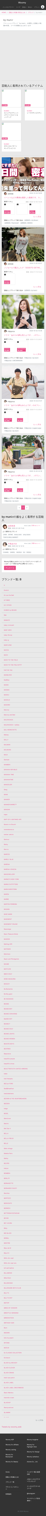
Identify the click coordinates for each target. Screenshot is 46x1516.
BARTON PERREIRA (10, 904)
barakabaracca (9, 829)
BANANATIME (8, 780)
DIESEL (29, 552)
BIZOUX (6, 1348)
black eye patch (9, 1378)
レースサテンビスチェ (34, 113)
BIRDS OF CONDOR (10, 1308)
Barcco (6, 849)
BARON (6, 894)
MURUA (19, 552)
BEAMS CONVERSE (10, 1014)
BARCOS (7, 854)
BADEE (6, 685)
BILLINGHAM (8, 1283)
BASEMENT (8, 919)
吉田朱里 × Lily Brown (31, 220)
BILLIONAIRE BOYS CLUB (12, 1288)
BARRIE (6, 899)
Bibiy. (6, 1228)
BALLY (6, 740)
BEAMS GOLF (8, 1029)
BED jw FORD (8, 1083)
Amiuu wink (18, 534)
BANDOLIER (8, 784)
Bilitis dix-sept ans (10, 1263)
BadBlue (6, 680)
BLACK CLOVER (9, 1368)
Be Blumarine (8, 989)
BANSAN (7, 809)
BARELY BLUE (8, 859)
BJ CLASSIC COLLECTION (13, 1353)
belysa (6, 1168)
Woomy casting (11, 1449)
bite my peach (9, 1338)
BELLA (6, 1133)
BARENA (7, 864)
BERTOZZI (7, 1198)
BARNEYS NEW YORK (11, 879)
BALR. (6, 755)
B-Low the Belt (9, 595)
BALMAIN (7, 745)
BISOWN (7, 1333)
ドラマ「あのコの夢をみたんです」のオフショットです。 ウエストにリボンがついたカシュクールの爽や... (23, 405)
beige (6, 1108)
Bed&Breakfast (9, 1088)
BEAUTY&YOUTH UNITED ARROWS (16, 1069)
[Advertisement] (23, 55)
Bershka (6, 1193)
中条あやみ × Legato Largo (32, 428)
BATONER (7, 949)
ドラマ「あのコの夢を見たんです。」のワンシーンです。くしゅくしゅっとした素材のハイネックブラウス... (23, 335)
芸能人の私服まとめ (12, 1477)
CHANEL (6, 552)
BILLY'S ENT (8, 1298)
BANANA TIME (9, 774)
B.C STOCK (8, 605)
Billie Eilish (7, 1278)
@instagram (31, 1493)
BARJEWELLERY (9, 874)
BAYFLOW (7, 969)
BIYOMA (6, 1343)
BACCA (6, 650)
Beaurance (7, 1054)
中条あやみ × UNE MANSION (13, 360)
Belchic (6, 1123)
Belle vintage (8, 1148)
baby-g (6, 640)
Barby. (6, 844)
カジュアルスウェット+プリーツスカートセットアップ (11, 115)
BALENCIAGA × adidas (11, 725)
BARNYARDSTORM (10, 889)
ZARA (5, 534)
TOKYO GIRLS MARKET (10, 537)
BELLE (6, 1143)
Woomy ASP (10, 1439)
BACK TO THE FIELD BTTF (13, 665)
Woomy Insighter (32, 1439)
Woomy (22, 2)
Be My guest (8, 994)
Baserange (7, 929)
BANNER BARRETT (10, 804)
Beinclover (7, 1118)
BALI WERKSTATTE (10, 730)
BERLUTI (7, 1178)
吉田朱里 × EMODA (26, 223)
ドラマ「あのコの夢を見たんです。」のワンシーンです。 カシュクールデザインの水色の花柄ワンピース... (23, 475)
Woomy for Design (33, 1452)
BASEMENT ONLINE (11, 924)
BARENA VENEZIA (10, 869)
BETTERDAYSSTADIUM (11, 1213)
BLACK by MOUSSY (10, 1363)
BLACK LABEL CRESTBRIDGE (14, 1388)
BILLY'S (6, 1293)
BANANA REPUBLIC (10, 769)
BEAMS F (7, 1024)
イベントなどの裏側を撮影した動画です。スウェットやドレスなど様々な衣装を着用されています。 (23, 197)
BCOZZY (7, 984)
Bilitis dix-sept (9, 1258)
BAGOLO (7, 700)
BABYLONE (8, 645)
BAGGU (6, 695)
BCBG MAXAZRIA (10, 979)
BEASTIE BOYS (9, 1044)
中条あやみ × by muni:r (31, 358)
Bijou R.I (6, 1253)
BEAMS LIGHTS (9, 1034)
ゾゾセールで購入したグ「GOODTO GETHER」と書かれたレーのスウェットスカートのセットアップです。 (23, 268)
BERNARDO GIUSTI (10, 1188)
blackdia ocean (9, 1397)
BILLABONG (8, 1273)
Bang (5, 789)
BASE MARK (8, 914)
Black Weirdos (8, 1393)
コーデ (18, 7)
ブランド (37, 7)
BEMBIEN (7, 1173)
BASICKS (7, 939)
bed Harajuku (8, 1079)
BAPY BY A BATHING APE (12, 819)
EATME (10, 534)
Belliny (6, 1158)
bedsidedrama (9, 1093)
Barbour (6, 839)
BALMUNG (7, 750)
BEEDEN (7, 1103)
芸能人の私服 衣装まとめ (17, 12)
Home (7, 1472)
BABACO (7, 620)
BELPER (6, 1163)
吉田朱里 (10, 194)
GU (24, 552)
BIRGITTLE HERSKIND (11, 1313)
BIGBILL (6, 1238)
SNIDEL (12, 552)
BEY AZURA (8, 1223)
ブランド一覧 (10, 1482)
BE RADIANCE (8, 999)
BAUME (6, 964)
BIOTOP (6, 1303)
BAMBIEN (7, 765)
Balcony (6, 710)
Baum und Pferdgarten (11, 959)
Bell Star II (7, 1128)
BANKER (7, 799)
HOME (4, 12)
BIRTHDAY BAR (9, 1323)
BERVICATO (8, 1203)
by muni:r (6, 110)
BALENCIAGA (8, 720)
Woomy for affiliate (12, 1445)
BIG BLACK (7, 1233)
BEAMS (6, 1004)
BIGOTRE (7, 1243)
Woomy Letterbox (33, 1457)
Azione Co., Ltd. (32, 1462)
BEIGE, (6, 1113)
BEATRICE (7, 1049)
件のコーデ (36, 525)
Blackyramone (8, 1407)
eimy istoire (26, 534)
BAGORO (7, 705)
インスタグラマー (8, 7)
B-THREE (7, 600)
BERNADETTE (8, 1183)
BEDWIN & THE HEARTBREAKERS (15, 1098)
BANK (6, 794)
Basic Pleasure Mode (11, 934)
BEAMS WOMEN (9, 1039)
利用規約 (8, 1494)
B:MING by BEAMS (10, 610)
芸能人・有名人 (27, 7)
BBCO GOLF (8, 974)
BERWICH (7, 1208)
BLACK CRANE (9, 1373)
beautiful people (9, 1059)
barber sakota (8, 834)
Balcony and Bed (9, 715)
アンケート (9, 568)
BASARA (7, 909)
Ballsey (6, 735)
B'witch (6, 590)
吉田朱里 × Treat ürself (12, 223)
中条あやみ (11, 331)
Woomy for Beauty (12, 1462)
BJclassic (7, 1358)
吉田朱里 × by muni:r (30, 290)
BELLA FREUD (9, 1138)
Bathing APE (8, 944)
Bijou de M (7, 1248)
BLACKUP (7, 1402)
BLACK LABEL (9, 1382)
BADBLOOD (8, 675)
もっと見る (37, 216)
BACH (6, 655)
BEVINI (6, 1218)
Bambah (6, 760)
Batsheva (7, 954)
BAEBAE (6, 690)
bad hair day (8, 670)
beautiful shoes (9, 1064)
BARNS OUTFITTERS (11, 884)
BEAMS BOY (8, 1009)
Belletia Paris (8, 1153)
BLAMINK (7, 1412)
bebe (5, 1074)
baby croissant (9, 625)
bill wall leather (9, 1268)
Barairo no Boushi (10, 824)
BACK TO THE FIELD (11, 660)
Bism (5, 1328)
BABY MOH (8, 630)
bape (5, 814)
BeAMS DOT (8, 1019)
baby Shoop (8, 635)
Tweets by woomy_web (11, 1427)
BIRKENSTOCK (9, 1318)
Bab (5, 615)
